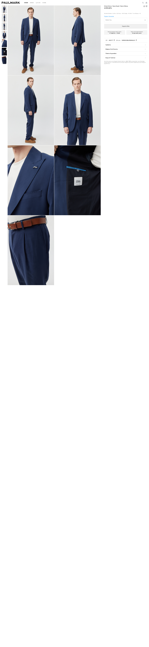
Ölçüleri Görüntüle (109, 16)
